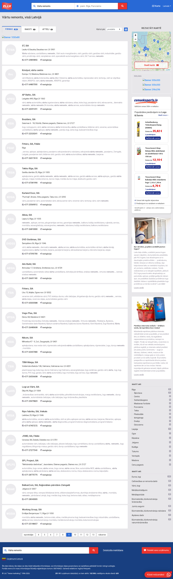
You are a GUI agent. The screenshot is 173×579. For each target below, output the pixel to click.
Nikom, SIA (27, 337)
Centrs (137, 396)
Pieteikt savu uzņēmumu (158, 550)
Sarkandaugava (141, 400)
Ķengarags (138, 418)
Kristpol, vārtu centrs (32, 70)
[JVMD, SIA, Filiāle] (139, 52)
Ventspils (136, 456)
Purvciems (138, 407)
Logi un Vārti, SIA (30, 387)
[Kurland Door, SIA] (135, 45)
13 (93, 535)
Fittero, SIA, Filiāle (31, 144)
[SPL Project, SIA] (144, 50)
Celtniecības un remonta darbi (144, 481)
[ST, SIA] (146, 55)
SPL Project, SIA (30, 460)
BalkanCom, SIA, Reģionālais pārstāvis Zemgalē (46, 485)
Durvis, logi (136, 477)
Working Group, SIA (32, 509)
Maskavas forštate (142, 403)
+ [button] (135, 35)
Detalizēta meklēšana (113, 550)
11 (81, 535)
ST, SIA (25, 45)
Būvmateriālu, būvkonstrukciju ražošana (149, 511)
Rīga (134, 390)
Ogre (134, 434)
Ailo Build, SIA (29, 264)
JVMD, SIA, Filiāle (30, 436)
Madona (135, 460)
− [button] (135, 39)
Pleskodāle (138, 414)
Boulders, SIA (28, 119)
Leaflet (168, 70)
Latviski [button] (166, 6)
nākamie (102, 535)
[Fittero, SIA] (148, 49)
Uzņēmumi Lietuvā (15, 559)
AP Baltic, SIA (28, 95)
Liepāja (135, 429)
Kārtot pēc (101, 29)
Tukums (135, 451)
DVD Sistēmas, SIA (31, 239)
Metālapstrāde (138, 495)
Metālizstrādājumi (139, 490)
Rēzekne (135, 438)
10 (75, 535)
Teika (136, 410)
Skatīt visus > (163, 115)
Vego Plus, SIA (29, 313)
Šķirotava (138, 393)
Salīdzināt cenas (153, 138)
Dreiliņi (137, 421)
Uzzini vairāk (139, 288)
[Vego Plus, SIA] (168, 53)
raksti (30, 29)
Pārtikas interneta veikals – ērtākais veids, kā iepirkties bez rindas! (149, 327)
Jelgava (135, 442)
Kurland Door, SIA (30, 193)
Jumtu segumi (138, 506)
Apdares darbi (138, 515)
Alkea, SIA (27, 215)
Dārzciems (138, 425)
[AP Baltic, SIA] (146, 48)
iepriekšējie (28, 535)
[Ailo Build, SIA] (158, 41)
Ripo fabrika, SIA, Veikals (34, 411)
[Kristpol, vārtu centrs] (160, 49)
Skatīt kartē (149, 65)
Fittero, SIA (27, 288)
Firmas (11, 29)
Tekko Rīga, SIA (30, 168)
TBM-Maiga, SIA (30, 362)
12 (87, 535)
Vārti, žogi (136, 486)
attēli (47, 29)
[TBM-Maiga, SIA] (154, 40)
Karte (157, 6)
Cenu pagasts (138, 465)
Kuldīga (135, 447)
